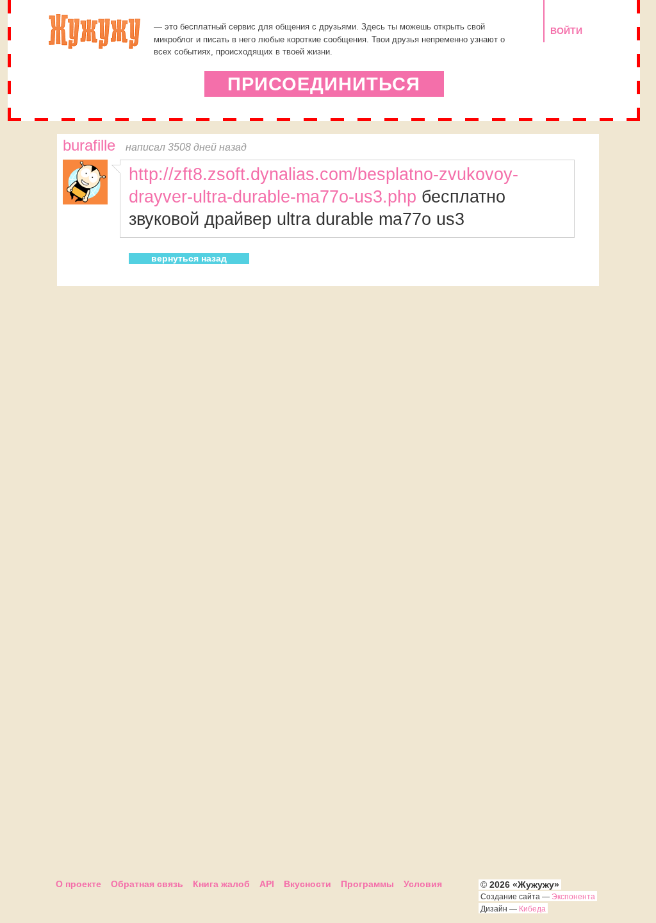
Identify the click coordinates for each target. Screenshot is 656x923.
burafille (89, 145)
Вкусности (307, 884)
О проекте (78, 884)
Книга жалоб (221, 884)
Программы (367, 884)
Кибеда (532, 908)
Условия (423, 884)
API (266, 884)
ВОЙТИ (566, 31)
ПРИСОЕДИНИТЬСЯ (323, 84)
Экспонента (573, 896)
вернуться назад (189, 258)
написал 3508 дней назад (186, 147)
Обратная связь (147, 884)
